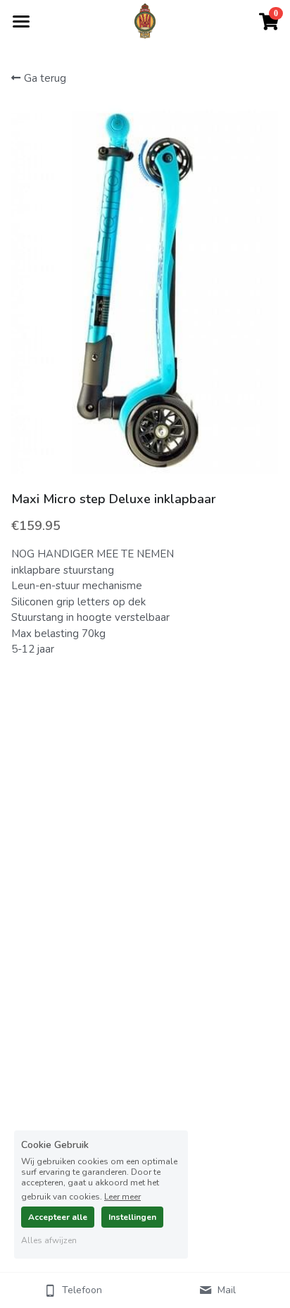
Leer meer (122, 1196)
